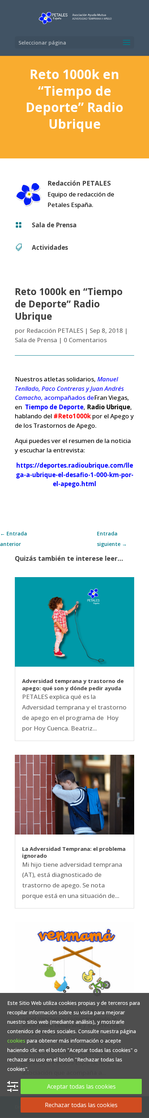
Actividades (50, 247)
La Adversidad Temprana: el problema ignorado (73, 852)
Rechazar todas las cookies (81, 1105)
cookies (16, 1040)
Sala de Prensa (54, 225)
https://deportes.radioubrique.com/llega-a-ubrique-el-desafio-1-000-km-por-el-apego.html (74, 474)
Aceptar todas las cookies (81, 1086)
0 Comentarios (85, 340)
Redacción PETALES (54, 330)
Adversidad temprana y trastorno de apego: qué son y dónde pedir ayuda (73, 684)
